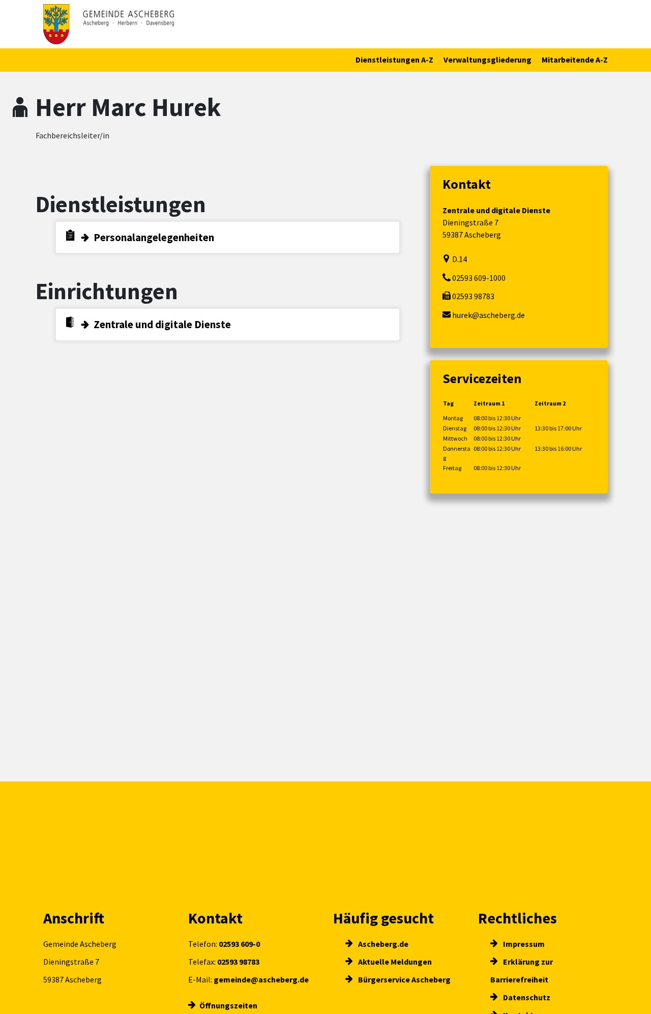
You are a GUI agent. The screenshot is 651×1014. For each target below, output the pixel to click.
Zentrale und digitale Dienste (162, 324)
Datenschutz (525, 997)
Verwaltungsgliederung (487, 59)
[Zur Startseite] (108, 24)
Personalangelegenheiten (154, 237)
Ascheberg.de (382, 944)
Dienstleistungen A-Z (394, 59)
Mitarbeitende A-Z (575, 59)
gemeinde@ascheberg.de (261, 979)
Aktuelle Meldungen (394, 962)
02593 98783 (238, 962)
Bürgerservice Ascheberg (404, 979)
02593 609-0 (239, 944)
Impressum (523, 944)
